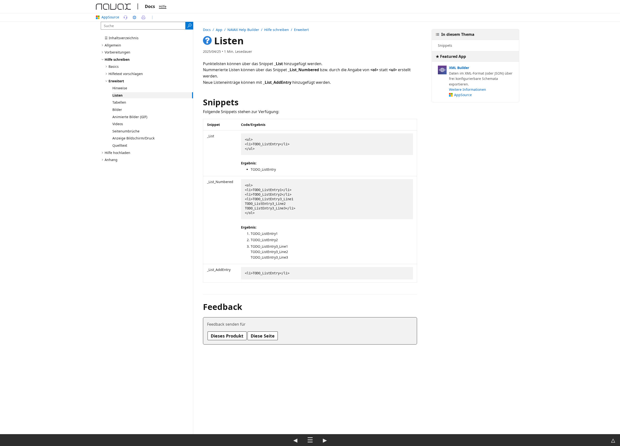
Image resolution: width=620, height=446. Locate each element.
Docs (150, 6)
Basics (113, 66)
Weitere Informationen (467, 89)
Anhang (111, 159)
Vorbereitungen (117, 52)
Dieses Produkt (227, 336)
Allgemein (113, 45)
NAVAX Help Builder (243, 29)
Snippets (445, 45)
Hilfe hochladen (117, 152)
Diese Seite (263, 336)
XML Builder (459, 67)
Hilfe (162, 6)
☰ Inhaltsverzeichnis (122, 38)
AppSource (110, 17)
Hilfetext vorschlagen (125, 73)
